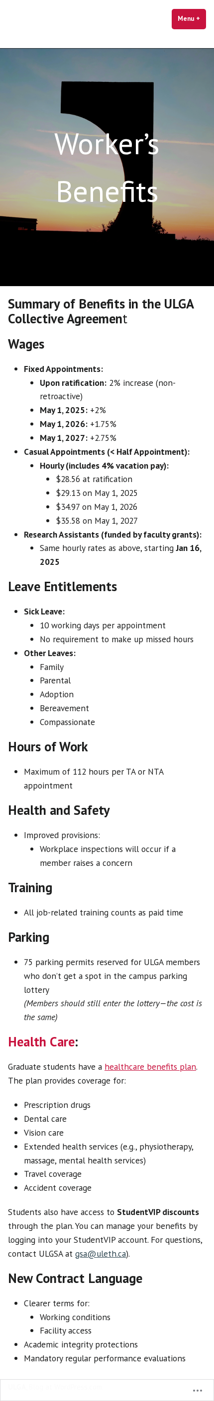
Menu (192, 18)
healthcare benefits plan (150, 1066)
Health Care (41, 1041)
